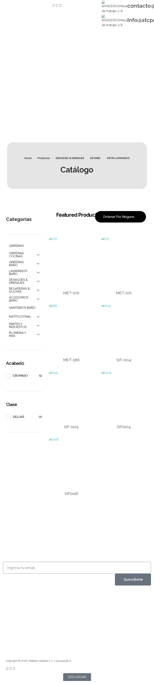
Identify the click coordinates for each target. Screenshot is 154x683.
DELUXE (18, 417)
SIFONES (95, 158)
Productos (43, 158)
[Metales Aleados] (19, 603)
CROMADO (20, 375)
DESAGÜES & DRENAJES (70, 158)
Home (28, 158)
